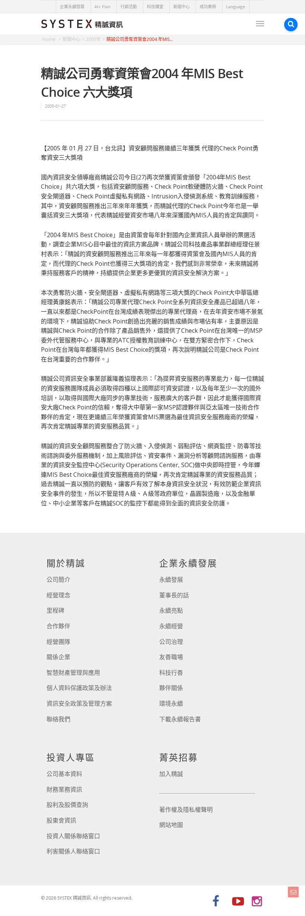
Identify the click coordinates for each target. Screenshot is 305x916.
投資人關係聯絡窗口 (73, 836)
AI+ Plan (102, 6)
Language (235, 6)
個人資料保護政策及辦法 (79, 688)
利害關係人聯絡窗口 (73, 851)
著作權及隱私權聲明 (186, 809)
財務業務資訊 (64, 789)
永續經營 (171, 626)
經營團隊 (58, 642)
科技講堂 (155, 6)
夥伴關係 (171, 688)
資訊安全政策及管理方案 (79, 703)
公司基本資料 (64, 774)
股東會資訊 (61, 820)
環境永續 (171, 703)
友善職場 (171, 657)
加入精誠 (171, 774)
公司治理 (171, 642)
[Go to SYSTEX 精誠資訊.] (51, 39)
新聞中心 (181, 6)
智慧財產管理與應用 (73, 672)
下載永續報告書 (180, 719)
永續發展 (171, 579)
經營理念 (58, 595)
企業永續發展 (72, 6)
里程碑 (55, 610)
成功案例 (208, 6)
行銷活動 (129, 6)
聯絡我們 (58, 719)
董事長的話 (174, 595)
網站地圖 (171, 825)
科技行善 (171, 672)
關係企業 (58, 657)
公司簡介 (58, 579)
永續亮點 (171, 610)
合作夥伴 (58, 626)
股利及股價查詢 (67, 805)
